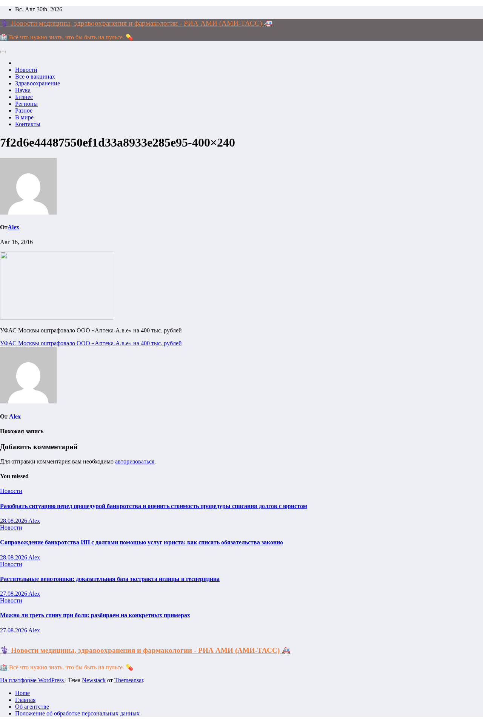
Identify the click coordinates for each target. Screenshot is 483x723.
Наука (23, 90)
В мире (24, 117)
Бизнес (24, 97)
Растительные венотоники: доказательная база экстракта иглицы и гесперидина (110, 579)
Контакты (27, 124)
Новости (26, 69)
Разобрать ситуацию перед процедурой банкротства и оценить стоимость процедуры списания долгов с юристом (153, 506)
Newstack (94, 680)
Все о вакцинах (35, 76)
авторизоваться (134, 461)
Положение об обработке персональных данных (77, 713)
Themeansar (128, 680)
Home (22, 693)
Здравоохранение (37, 83)
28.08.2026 (14, 521)
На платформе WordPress (32, 680)
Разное (23, 110)
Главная (25, 700)
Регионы (26, 103)
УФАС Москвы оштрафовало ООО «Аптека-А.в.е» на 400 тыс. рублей (91, 343)
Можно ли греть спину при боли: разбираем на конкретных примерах (95, 615)
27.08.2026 (14, 593)
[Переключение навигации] (3, 52)
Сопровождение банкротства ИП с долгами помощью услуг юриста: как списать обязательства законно (141, 542)
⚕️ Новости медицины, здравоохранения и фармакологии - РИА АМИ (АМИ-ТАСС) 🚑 (136, 23)
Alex (13, 227)
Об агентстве (32, 706)
